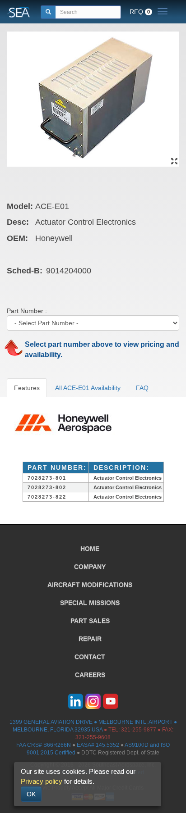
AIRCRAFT (89, 584)
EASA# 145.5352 (98, 745)
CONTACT (89, 656)
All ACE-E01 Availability (88, 387)
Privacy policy (41, 781)
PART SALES (90, 620)
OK (31, 794)
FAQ (142, 387)
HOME (89, 548)
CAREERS (90, 674)
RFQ (140, 11)
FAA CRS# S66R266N (43, 745)
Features (27, 387)
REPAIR (90, 638)
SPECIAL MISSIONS (90, 602)
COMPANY (90, 566)
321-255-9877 (138, 730)
